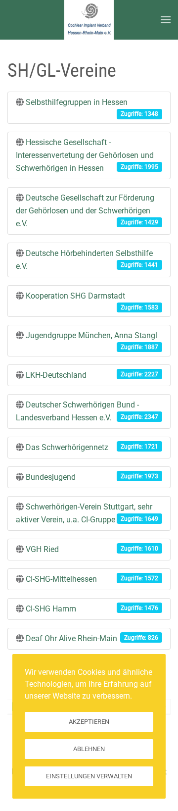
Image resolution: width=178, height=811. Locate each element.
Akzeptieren (89, 721)
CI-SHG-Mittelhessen (61, 579)
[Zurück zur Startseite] (89, 20)
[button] (166, 20)
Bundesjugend (51, 477)
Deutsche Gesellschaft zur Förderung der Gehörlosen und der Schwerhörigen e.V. (85, 210)
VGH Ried (42, 549)
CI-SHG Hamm (51, 608)
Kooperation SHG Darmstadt (75, 296)
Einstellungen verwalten (89, 776)
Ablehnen (89, 749)
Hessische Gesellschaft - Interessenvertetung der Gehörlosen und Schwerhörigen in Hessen (85, 155)
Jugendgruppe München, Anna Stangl (91, 335)
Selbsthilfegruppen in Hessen (77, 102)
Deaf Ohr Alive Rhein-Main (71, 638)
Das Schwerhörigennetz (67, 447)
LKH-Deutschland (56, 375)
